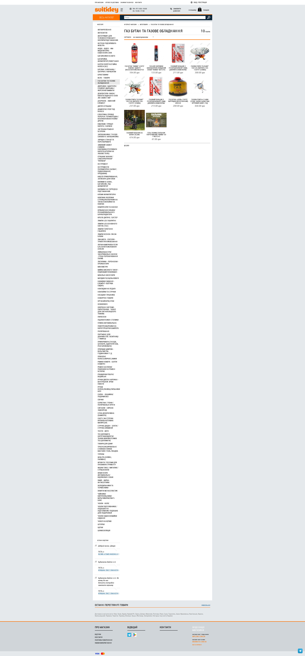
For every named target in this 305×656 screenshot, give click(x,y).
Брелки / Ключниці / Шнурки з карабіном (107, 70)
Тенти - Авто (103, 431)
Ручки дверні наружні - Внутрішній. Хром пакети (108, 381)
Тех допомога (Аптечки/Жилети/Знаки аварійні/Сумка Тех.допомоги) (107, 437)
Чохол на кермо (105, 521)
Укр (122, 9)
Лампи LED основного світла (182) (107, 224)
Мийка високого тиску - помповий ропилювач (108, 271)
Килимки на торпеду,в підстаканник (107, 190)
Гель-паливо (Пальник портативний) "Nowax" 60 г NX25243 (156, 134)
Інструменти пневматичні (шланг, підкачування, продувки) (107, 170)
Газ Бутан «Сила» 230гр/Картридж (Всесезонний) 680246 (178, 101)
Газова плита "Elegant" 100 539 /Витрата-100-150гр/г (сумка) (200, 68)
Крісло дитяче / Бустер (107, 217)
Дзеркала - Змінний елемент (106, 102)
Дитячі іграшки (104, 106)
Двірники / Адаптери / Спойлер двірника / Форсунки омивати (107, 88)
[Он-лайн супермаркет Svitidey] (106, 10)
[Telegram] (129, 635)
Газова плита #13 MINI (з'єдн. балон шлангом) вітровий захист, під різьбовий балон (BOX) (199, 101)
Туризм (101, 454)
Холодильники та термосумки (105, 486)
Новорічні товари (105, 298)
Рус (122, 11)
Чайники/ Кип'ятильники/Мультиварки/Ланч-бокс (106, 497)
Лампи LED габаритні (107, 220)
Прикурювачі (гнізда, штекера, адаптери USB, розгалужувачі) (108, 343)
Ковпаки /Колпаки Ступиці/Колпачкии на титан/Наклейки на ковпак (107, 200)
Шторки (101, 524)
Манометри (103, 267)
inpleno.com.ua (198, 636)
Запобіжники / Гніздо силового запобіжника (108, 135)
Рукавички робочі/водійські (106, 375)
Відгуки (98, 634)
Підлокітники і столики (108, 320)
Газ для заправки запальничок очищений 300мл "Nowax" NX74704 (156, 68)
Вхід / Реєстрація (200, 2)
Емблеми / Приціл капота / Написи (105, 125)
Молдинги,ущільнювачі (108, 278)
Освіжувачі (102, 304)
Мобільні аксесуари (106, 275)
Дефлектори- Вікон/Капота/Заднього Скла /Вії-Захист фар (108, 95)
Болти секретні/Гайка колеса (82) (107, 65)
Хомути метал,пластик (107, 491)
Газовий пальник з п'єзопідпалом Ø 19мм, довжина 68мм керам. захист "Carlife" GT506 (178, 68)
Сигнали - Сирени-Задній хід (106, 409)
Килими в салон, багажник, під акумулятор (105, 184)
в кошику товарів (199, 10)
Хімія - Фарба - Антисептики (104, 481)
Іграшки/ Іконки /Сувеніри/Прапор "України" (105, 158)
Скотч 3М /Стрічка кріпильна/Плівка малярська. (105, 420)
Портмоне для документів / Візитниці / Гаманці (108, 336)
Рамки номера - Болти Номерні (107, 362)
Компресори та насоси (107, 207)
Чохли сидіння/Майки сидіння (107, 517)
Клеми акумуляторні (107, 194)
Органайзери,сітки (106, 301)
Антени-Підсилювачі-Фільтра (107, 44)
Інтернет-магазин (130, 24)
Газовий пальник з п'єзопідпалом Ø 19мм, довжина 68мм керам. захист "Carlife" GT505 (156, 101)
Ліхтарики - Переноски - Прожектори (108, 262)
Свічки (100, 399)
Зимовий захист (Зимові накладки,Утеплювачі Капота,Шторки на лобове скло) (107, 149)
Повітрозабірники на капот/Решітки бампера (108, 327)
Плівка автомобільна (107, 323)
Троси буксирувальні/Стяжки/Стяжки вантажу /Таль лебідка (108, 448)
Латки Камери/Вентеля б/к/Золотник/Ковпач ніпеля (108, 246)
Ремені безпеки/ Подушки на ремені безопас (106, 369)
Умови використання (103, 643)
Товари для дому (105, 443)
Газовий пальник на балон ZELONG (134, 133)
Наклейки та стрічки (107, 292)
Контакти (138, 2)
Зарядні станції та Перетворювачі (106, 140)
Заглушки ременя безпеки (106, 130)
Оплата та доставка (112, 2)
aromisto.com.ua (199, 642)
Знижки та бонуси (126, 2)
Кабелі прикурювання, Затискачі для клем (108, 177)
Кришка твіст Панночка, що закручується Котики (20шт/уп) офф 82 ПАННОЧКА (109, 570)
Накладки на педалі (106, 288)
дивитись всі (205, 605)
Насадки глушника (106, 295)
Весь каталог (106, 17)
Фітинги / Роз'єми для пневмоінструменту (107, 463)
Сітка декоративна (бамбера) (106, 414)
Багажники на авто (106, 56)
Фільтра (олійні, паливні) (105, 458)
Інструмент (103, 164)
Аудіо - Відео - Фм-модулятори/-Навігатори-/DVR (106, 50)
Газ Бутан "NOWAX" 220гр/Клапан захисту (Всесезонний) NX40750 (134, 68)
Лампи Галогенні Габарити (105, 230)
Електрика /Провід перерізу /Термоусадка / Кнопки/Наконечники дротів (108, 117)
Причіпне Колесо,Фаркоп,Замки (107, 357)
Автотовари (144, 24)
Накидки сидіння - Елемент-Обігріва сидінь (106, 283)
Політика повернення (103, 640)
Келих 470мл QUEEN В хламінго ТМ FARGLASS (109, 554)
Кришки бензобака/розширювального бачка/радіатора (106, 212)
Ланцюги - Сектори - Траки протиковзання (107, 240)
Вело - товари (104, 78)
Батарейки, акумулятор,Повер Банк (108, 60)
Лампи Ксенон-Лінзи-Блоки (107, 235)
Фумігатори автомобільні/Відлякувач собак (105, 475)
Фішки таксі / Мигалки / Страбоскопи (108, 468)
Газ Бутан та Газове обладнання (106, 82)
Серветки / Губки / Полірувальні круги (106, 403)
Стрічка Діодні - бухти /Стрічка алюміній (108, 427)
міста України (196, 645)
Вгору (126, 145)
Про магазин (99, 2)
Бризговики (103, 74)
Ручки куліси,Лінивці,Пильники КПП (109, 389)
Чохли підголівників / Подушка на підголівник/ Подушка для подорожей (108, 509)
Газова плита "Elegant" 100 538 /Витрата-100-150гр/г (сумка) (134, 101)
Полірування (103, 331)
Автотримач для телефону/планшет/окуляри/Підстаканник (108, 38)
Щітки (100, 527)
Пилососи (102, 317)
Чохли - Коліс (103, 503)
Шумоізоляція (104, 530)
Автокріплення (104, 29)
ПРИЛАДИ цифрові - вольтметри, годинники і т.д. (106, 351)
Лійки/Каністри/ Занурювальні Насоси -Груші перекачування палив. (108, 255)
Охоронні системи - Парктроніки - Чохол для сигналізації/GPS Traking (107, 310)
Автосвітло (102, 33)
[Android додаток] (135, 635)
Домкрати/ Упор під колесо (106, 110)
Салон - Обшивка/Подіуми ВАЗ (105, 395)
